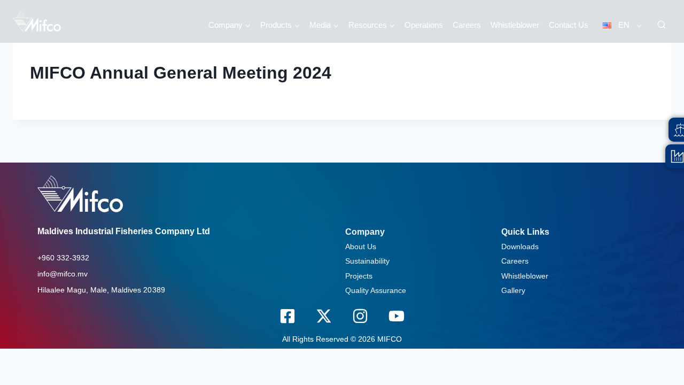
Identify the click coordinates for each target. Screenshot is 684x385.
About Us (360, 246)
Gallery (513, 290)
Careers (467, 24)
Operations (424, 24)
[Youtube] (396, 316)
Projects (358, 276)
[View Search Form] (661, 25)
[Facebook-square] (287, 316)
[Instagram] (360, 316)
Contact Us (568, 24)
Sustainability (367, 261)
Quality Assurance (375, 290)
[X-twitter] (324, 316)
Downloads (520, 246)
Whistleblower (515, 24)
